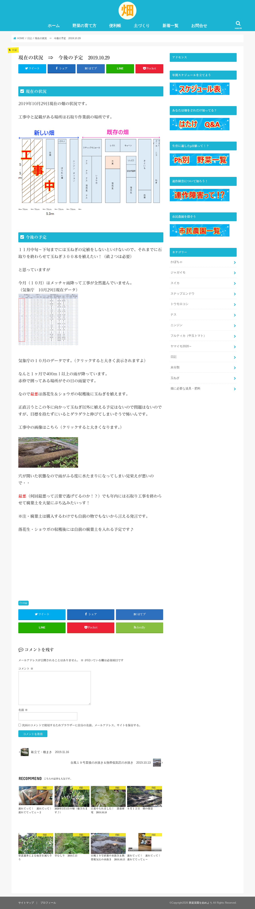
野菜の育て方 (84, 25)
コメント (25, 668)
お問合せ (199, 25)
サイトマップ (26, 902)
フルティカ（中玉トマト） (188, 335)
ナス (174, 314)
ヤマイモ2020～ (181, 346)
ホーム (54, 25)
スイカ (175, 283)
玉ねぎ (175, 378)
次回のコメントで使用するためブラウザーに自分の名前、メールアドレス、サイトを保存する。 (82, 725)
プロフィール (48, 902)
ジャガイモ (178, 272)
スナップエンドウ (182, 293)
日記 (25, 603)
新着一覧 (170, 25)
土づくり (142, 25)
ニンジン (176, 325)
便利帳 (115, 25)
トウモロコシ (179, 304)
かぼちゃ (176, 261)
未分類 (175, 367)
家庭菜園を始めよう (200, 902)
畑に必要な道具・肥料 (185, 388)
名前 (23, 710)
